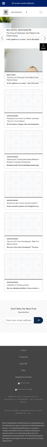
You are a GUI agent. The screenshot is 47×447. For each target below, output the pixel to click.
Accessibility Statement (16, 399)
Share (43, 48)
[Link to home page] (23, 3)
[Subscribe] (38, 320)
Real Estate (11, 30)
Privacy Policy (30, 396)
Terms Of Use (14, 396)
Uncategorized (24, 30)
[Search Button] (41, 12)
